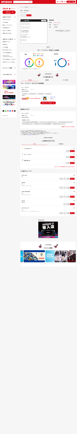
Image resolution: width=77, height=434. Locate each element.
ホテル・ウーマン (29, 185)
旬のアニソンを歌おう (7, 30)
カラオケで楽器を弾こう (7, 52)
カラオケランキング (6, 19)
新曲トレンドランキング (7, 25)
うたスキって (12, 8)
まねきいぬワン (53, 96)
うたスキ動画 (5, 47)
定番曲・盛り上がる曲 (7, 33)
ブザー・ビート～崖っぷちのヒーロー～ (33, 211)
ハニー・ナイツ (57, 22)
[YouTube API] (31, 134)
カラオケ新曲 (5, 22)
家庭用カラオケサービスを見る (68, 126)
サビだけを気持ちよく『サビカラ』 (9, 59)
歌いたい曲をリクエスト (7, 49)
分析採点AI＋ (5, 44)
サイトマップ (5, 115)
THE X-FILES (28, 194)
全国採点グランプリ (6, 41)
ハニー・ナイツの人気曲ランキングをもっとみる (64, 166)
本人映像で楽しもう (6, 27)
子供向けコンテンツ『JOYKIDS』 (9, 62)
